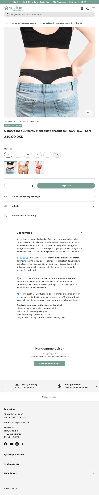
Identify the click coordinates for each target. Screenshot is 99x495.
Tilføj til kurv (66, 185)
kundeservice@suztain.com (17, 422)
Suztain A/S (14, 489)
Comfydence (9, 121)
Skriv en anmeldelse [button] (49, 363)
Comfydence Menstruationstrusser (23, 23)
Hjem (6, 23)
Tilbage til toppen (49, 397)
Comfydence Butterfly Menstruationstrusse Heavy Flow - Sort (60, 23)
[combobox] (49, 14)
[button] (87, 8)
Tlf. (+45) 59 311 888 (13, 414)
